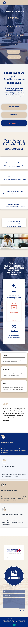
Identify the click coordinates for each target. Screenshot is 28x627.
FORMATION (14, 115)
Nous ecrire (14, 57)
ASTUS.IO (14, 123)
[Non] (26, 622)
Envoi (22, 610)
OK (14, 625)
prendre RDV (13, 51)
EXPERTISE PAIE (14, 107)
